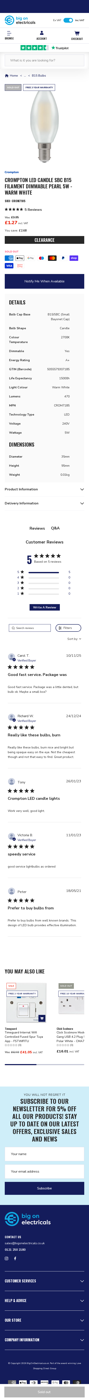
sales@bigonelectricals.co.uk (25, 1243)
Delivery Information (21, 503)
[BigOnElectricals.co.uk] (20, 20)
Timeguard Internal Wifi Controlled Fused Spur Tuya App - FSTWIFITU (24, 1036)
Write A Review (44, 607)
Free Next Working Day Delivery (44, 47)
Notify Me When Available (44, 281)
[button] (44, 124)
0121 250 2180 (15, 1250)
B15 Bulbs (39, 75)
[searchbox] (30, 628)
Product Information (21, 489)
